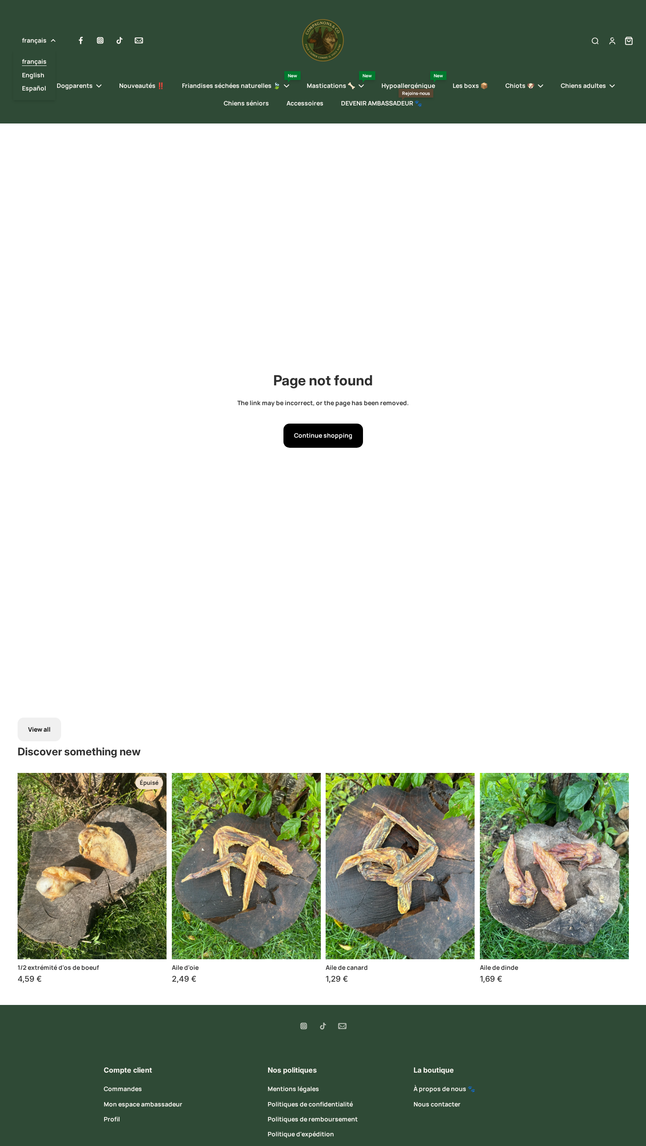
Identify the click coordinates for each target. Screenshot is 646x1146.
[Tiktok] (119, 40)
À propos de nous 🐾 (444, 1088)
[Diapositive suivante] (153, 866)
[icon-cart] (626, 40)
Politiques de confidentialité (310, 1104)
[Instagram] (100, 40)
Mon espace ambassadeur (143, 1104)
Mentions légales (293, 1088)
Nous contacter (437, 1104)
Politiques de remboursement (313, 1119)
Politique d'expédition (301, 1134)
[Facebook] (81, 40)
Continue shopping (323, 435)
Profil (112, 1119)
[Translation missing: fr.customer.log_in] (612, 40)
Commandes (123, 1088)
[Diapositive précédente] (31, 866)
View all (39, 729)
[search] (595, 40)
